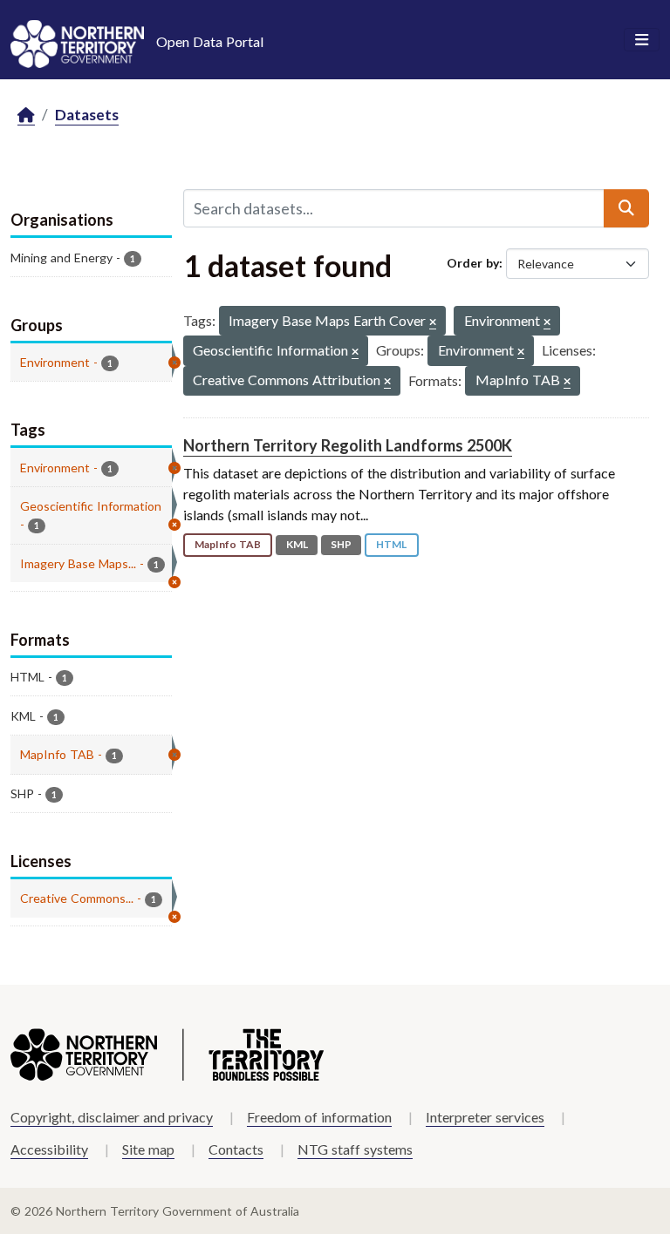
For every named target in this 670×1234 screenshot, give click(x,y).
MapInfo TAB (228, 544)
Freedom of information (319, 1117)
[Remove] (432, 322)
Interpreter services (485, 1117)
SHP (341, 544)
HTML (391, 544)
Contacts (236, 1149)
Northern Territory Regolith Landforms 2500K (347, 445)
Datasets (87, 114)
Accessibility (49, 1149)
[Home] (26, 115)
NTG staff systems (355, 1149)
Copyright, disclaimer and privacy (111, 1117)
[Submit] (626, 208)
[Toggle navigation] (642, 40)
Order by (473, 262)
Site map (148, 1149)
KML (297, 544)
